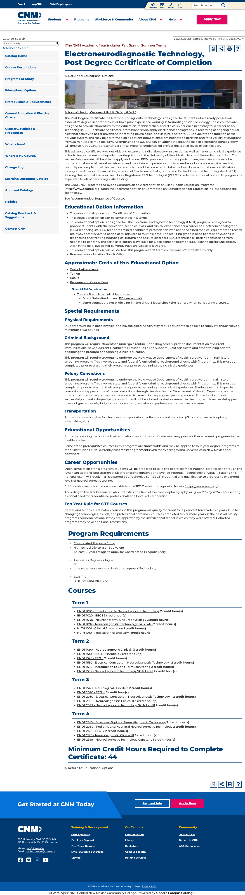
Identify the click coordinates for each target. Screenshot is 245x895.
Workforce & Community (114, 19)
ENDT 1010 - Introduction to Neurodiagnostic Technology (118, 611)
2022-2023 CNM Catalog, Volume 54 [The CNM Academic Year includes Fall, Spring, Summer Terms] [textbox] (209, 38)
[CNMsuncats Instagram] (37, 860)
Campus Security (135, 851)
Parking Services (135, 857)
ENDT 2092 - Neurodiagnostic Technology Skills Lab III (116, 705)
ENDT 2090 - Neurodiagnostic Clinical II (105, 701)
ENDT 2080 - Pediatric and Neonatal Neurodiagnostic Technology (124, 726)
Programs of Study (19, 79)
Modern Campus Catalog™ (175, 893)
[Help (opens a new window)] (237, 48)
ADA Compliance (189, 846)
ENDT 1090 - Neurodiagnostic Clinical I (105, 649)
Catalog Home (16, 56)
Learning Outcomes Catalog (26, 178)
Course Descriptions (20, 67)
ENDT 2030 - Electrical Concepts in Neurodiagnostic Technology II (124, 696)
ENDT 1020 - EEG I (90, 615)
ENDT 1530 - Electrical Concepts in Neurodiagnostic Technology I (124, 662)
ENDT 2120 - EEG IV (91, 731)
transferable (153, 446)
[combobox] (209, 38)
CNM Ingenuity (80, 834)
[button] (67, 19)
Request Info (152, 803)
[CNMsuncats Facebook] (20, 860)
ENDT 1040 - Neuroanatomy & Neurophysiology (111, 620)
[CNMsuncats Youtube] (45, 860)
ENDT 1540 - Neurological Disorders (102, 688)
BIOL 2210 (81, 581)
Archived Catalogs (19, 190)
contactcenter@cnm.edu (40, 851)
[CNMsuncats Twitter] (28, 860)
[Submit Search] (223, 6)
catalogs (59, 893)
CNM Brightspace (61, 4)
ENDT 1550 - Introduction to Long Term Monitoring (113, 667)
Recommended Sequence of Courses (98, 198)
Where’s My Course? (21, 155)
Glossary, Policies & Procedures (20, 131)
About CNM (147, 19)
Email (21, 4)
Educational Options (21, 90)
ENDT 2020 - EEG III (91, 692)
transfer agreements (134, 450)
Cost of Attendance (84, 269)
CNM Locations (134, 834)
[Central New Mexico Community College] (30, 19)
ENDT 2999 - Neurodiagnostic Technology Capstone (114, 739)
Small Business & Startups (87, 851)
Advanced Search (16, 48)
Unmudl (76, 857)
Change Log (14, 167)
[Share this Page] (221, 48)
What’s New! (15, 144)
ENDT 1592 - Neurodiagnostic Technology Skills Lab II (115, 671)
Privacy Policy (149, 886)
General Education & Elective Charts (27, 115)
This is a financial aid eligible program (104, 294)
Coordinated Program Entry (94, 543)
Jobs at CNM (187, 834)
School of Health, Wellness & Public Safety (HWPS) (101, 112)
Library (129, 840)
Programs (81, 19)
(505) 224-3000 (35, 848)
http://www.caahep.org (82, 189)
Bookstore (131, 846)
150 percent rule (130, 298)
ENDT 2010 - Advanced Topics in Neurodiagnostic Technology (121, 722)
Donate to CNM (188, 840)
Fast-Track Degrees (83, 846)
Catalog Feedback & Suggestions (20, 215)
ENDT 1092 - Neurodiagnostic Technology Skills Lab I (115, 624)
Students (55, 19)
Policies (11, 201)
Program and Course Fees (89, 282)
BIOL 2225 (102, 581)
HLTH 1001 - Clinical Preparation (100, 628)
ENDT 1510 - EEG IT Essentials (98, 654)
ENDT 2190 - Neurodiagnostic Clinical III (105, 735)
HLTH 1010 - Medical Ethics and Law (103, 632)
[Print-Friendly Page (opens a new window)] (229, 48)
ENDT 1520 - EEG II (90, 658)
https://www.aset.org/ (202, 486)
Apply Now (212, 19)
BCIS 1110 (80, 576)
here (185, 302)
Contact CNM (15, 228)
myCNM (37, 4)
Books (74, 278)
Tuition (75, 273)
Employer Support (82, 840)
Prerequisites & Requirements (28, 102)
